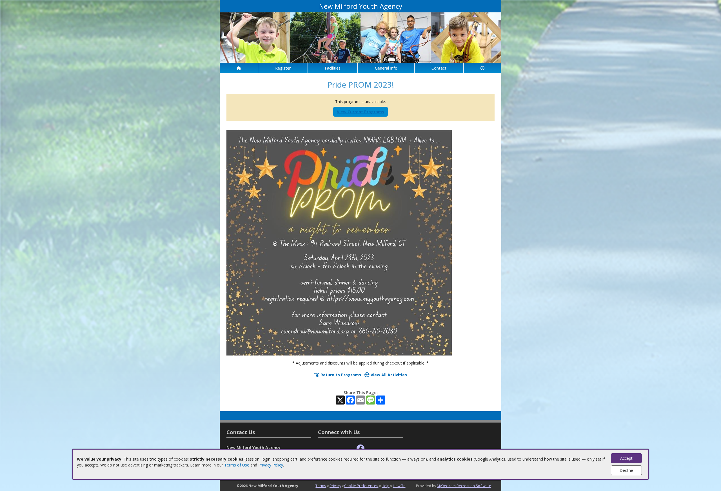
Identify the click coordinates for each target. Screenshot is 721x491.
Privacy (335, 485)
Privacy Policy (270, 465)
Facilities (333, 68)
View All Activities (388, 374)
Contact (438, 68)
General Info (386, 68)
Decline (626, 470)
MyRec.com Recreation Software (464, 485)
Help (386, 485)
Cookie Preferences (361, 485)
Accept (626, 458)
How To (399, 485)
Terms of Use (236, 465)
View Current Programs (360, 111)
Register (283, 68)
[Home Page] (239, 68)
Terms (320, 485)
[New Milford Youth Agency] (360, 37)
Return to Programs (340, 374)
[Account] (482, 68)
